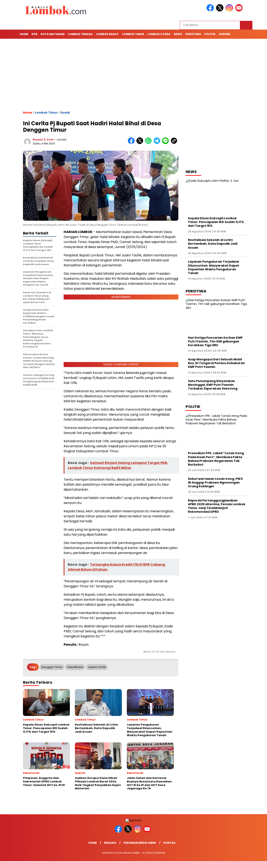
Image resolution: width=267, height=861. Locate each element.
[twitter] (220, 10)
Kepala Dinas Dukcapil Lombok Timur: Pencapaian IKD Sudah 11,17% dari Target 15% (216, 222)
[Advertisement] (133, 74)
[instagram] (230, 10)
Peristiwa (193, 34)
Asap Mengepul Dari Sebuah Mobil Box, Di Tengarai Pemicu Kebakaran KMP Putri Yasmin (216, 363)
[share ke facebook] (132, 143)
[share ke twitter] (140, 143)
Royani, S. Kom (43, 139)
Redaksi (110, 843)
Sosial (65, 112)
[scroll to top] (256, 854)
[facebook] (211, 10)
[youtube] (239, 10)
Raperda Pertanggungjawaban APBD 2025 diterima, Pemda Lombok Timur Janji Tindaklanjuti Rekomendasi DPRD (216, 506)
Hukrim (224, 34)
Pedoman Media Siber (139, 843)
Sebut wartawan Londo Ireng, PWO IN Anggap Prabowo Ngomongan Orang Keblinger (215, 482)
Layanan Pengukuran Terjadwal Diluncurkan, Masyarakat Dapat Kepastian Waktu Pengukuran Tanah (213, 267)
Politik (209, 34)
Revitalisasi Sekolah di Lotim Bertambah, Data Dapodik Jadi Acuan (212, 243)
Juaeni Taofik (97, 667)
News (178, 34)
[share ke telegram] (158, 143)
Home (24, 34)
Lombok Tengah (80, 34)
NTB (34, 34)
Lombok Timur (133, 34)
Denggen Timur (52, 667)
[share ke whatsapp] (149, 143)
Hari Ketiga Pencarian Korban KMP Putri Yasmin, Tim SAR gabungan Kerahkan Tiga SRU (215, 341)
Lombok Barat (107, 34)
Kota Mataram (52, 34)
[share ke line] (166, 143)
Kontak (169, 843)
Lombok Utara (158, 34)
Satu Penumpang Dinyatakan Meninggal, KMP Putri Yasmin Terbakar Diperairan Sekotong (213, 385)
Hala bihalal (75, 667)
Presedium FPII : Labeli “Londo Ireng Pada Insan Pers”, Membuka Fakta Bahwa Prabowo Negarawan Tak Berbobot (216, 459)
